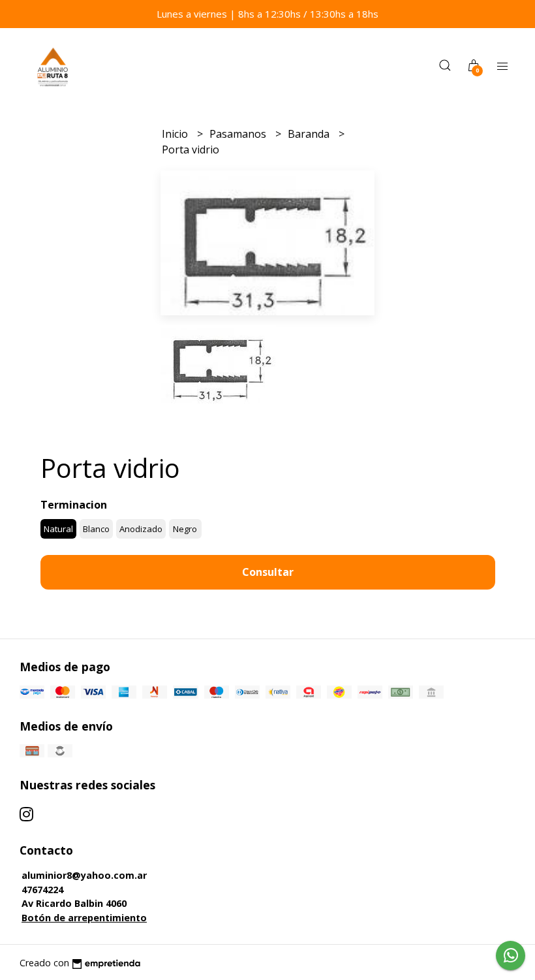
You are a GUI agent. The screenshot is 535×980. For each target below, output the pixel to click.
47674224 (42, 889)
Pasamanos (239, 134)
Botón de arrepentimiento (84, 917)
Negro (185, 529)
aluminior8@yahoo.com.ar (84, 875)
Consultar (268, 572)
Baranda (310, 134)
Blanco (96, 529)
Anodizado (140, 529)
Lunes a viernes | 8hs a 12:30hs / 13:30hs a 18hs (267, 13)
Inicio (176, 134)
